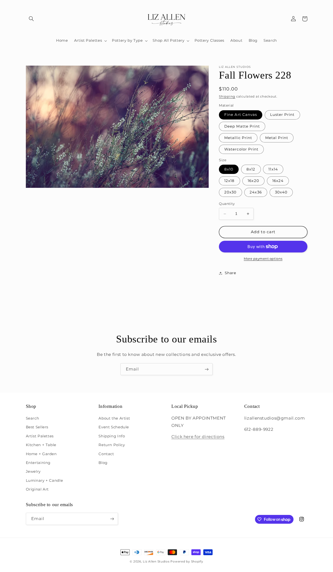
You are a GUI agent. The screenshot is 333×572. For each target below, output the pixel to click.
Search (32, 418)
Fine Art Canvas (240, 115)
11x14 (273, 169)
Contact (106, 454)
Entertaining (38, 463)
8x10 (228, 169)
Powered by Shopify (186, 561)
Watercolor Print (241, 149)
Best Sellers (37, 427)
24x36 (256, 192)
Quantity (227, 204)
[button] (31, 18)
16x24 (278, 181)
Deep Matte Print (242, 126)
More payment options (263, 259)
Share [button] (230, 273)
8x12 (250, 169)
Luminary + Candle (44, 480)
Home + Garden (41, 454)
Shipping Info (111, 436)
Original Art (37, 489)
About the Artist (114, 418)
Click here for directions (198, 436)
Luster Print (282, 115)
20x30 (230, 192)
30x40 (281, 192)
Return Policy (111, 445)
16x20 (253, 181)
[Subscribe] (206, 369)
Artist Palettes (40, 436)
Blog (103, 463)
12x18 (229, 181)
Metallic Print (238, 138)
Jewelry (33, 471)
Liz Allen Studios (156, 561)
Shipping (227, 96)
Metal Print (276, 138)
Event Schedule (113, 427)
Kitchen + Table (41, 445)
